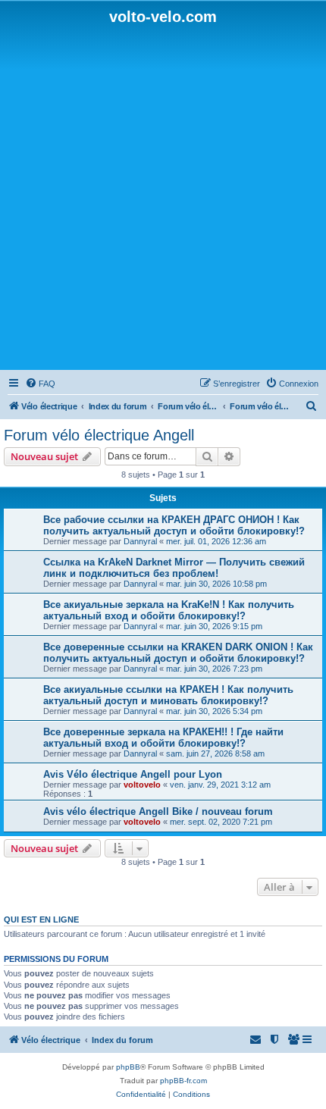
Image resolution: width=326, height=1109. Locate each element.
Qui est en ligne (41, 919)
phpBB (128, 1067)
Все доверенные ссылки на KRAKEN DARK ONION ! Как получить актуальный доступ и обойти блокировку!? (178, 652)
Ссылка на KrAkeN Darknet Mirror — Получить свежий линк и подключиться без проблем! (174, 567)
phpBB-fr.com (183, 1080)
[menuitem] (40, 383)
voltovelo (142, 784)
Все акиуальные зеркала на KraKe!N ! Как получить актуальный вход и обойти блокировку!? (168, 610)
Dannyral (140, 541)
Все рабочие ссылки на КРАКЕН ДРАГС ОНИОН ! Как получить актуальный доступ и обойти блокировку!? (174, 525)
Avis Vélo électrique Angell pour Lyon (132, 774)
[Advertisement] (163, 196)
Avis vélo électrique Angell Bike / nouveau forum (158, 811)
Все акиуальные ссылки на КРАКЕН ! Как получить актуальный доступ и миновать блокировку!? (168, 695)
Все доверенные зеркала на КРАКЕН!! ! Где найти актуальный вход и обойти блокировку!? (163, 737)
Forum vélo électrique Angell (99, 435)
